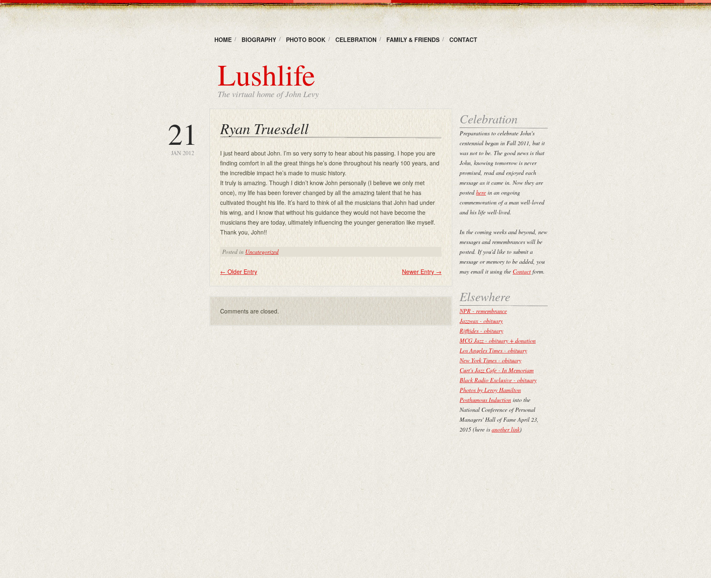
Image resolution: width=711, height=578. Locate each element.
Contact (463, 39)
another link (506, 429)
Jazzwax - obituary (481, 321)
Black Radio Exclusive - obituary (498, 380)
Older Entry (238, 271)
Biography (259, 39)
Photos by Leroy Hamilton (490, 390)
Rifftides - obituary (481, 330)
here (481, 192)
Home (223, 39)
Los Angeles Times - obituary (493, 350)
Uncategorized (262, 251)
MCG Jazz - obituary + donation (498, 340)
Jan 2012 (183, 137)
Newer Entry (421, 271)
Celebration (355, 39)
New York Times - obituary (490, 360)
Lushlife (266, 74)
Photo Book (305, 39)
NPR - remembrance (483, 311)
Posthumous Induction (485, 400)
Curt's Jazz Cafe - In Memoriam (497, 370)
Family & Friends (412, 39)
